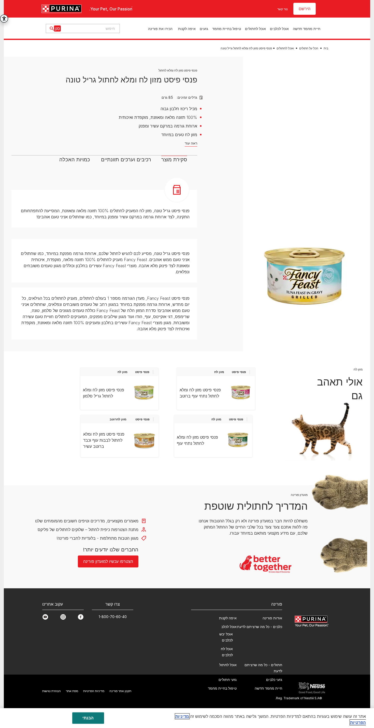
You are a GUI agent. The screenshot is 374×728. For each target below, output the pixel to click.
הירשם (304, 8)
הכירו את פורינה (160, 28)
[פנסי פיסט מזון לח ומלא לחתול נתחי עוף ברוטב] (240, 393)
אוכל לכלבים (279, 28)
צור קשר (282, 9)
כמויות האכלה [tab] (74, 159)
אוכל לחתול (228, 665)
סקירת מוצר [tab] (174, 159)
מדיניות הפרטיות (93, 691)
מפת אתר (72, 691)
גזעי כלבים (274, 679)
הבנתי (88, 717)
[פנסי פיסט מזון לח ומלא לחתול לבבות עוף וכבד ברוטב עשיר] (144, 440)
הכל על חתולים (308, 48)
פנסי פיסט (239, 372)
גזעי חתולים (228, 679)
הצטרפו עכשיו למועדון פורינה (108, 561)
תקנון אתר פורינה (120, 691)
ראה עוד (191, 143)
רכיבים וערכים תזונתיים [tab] (126, 159)
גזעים (204, 28)
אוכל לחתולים (255, 28)
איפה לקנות (187, 28)
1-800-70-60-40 (113, 617)
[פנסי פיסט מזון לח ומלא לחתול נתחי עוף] (238, 440)
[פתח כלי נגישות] (4, 19)
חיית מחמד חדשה (306, 28)
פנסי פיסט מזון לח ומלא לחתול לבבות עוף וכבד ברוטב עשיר (103, 440)
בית (326, 48)
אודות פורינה (272, 618)
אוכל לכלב (229, 626)
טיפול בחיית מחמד (226, 28)
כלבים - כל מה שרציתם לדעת (259, 626)
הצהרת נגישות (51, 691)
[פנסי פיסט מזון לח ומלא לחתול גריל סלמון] (144, 393)
